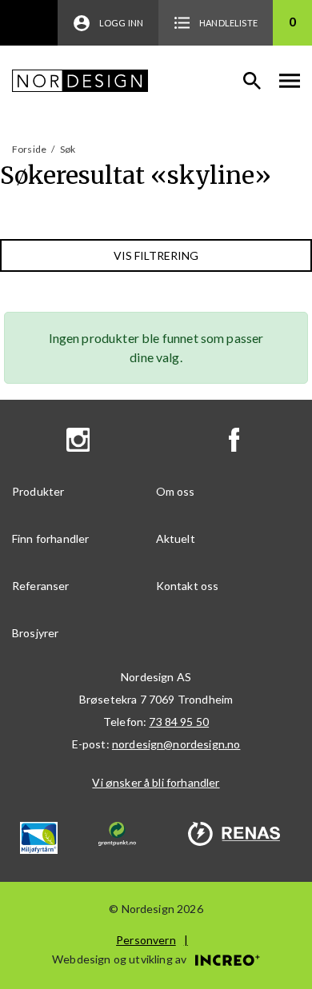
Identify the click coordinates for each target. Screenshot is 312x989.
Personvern (146, 940)
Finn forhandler (50, 538)
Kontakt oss (187, 585)
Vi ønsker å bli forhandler (155, 782)
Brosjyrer (35, 633)
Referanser (41, 585)
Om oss (175, 491)
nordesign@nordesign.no (176, 744)
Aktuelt (175, 538)
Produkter (38, 491)
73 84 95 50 (179, 721)
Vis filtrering (156, 255)
